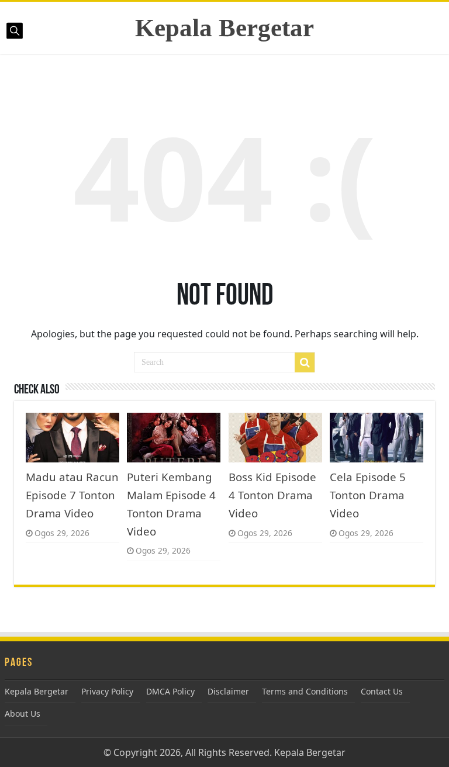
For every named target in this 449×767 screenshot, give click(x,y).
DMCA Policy (170, 691)
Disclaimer (228, 691)
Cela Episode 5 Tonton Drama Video (368, 494)
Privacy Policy (107, 691)
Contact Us (382, 691)
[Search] (305, 362)
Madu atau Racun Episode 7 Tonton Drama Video (72, 494)
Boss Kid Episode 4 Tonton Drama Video (272, 494)
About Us (22, 713)
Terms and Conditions (305, 691)
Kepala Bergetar (224, 28)
